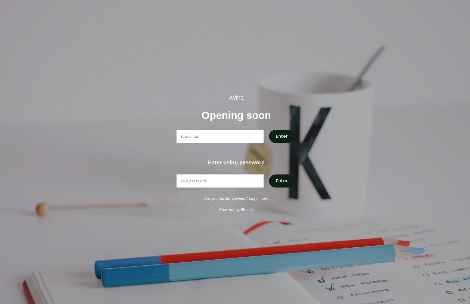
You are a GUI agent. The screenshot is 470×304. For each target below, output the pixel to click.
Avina (236, 97)
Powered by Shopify (236, 209)
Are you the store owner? (236, 198)
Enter (282, 136)
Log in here (258, 198)
